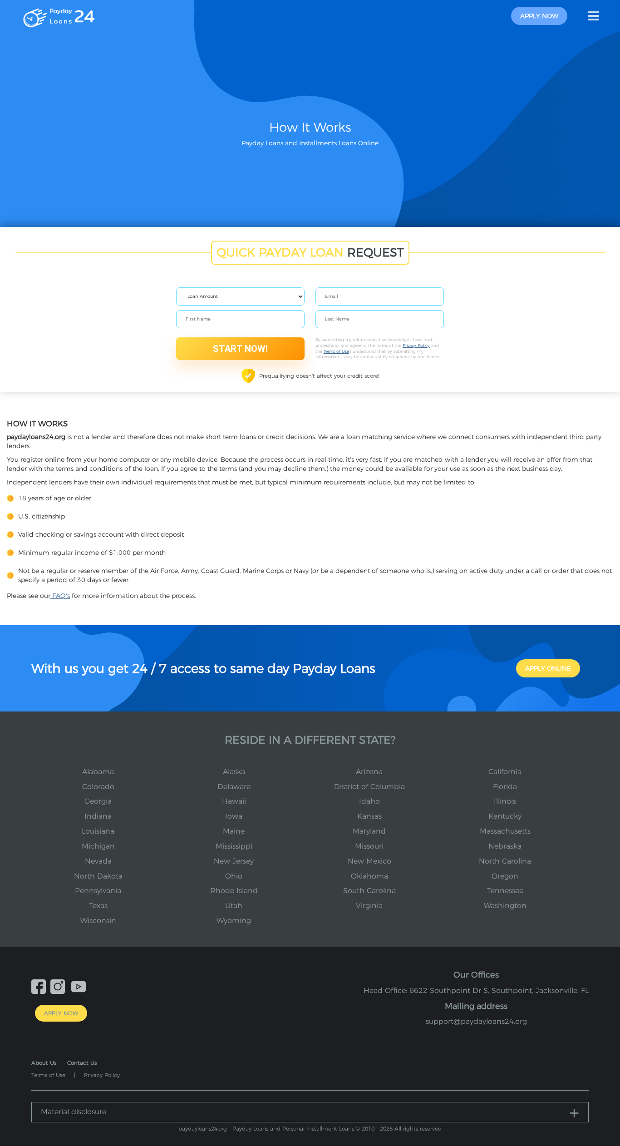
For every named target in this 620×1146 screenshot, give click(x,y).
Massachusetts (505, 831)
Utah (233, 905)
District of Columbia (369, 786)
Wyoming (234, 920)
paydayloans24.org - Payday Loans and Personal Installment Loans (266, 1128)
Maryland (369, 831)
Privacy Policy (416, 345)
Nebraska (505, 846)
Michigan (98, 846)
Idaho (369, 801)
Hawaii (234, 801)
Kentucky (505, 816)
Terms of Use (336, 351)
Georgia (98, 801)
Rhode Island (234, 890)
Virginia (369, 905)
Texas (98, 905)
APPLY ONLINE (548, 668)
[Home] (59, 15)
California (505, 771)
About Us (43, 1062)
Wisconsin (98, 920)
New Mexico (369, 861)
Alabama (98, 771)
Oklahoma (369, 876)
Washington (505, 905)
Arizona (369, 771)
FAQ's (60, 596)
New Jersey (234, 861)
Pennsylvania (98, 890)
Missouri (369, 846)
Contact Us (82, 1062)
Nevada (98, 861)
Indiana (98, 816)
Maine (234, 831)
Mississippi (234, 846)
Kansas (369, 816)
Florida (505, 786)
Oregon (505, 876)
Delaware (234, 786)
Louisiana (98, 831)
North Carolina (505, 861)
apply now (539, 16)
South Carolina (369, 890)
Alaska (234, 771)
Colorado (98, 786)
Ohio (233, 876)
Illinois (505, 801)
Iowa (233, 816)
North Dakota (98, 876)
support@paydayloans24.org (476, 1021)
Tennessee (505, 890)
